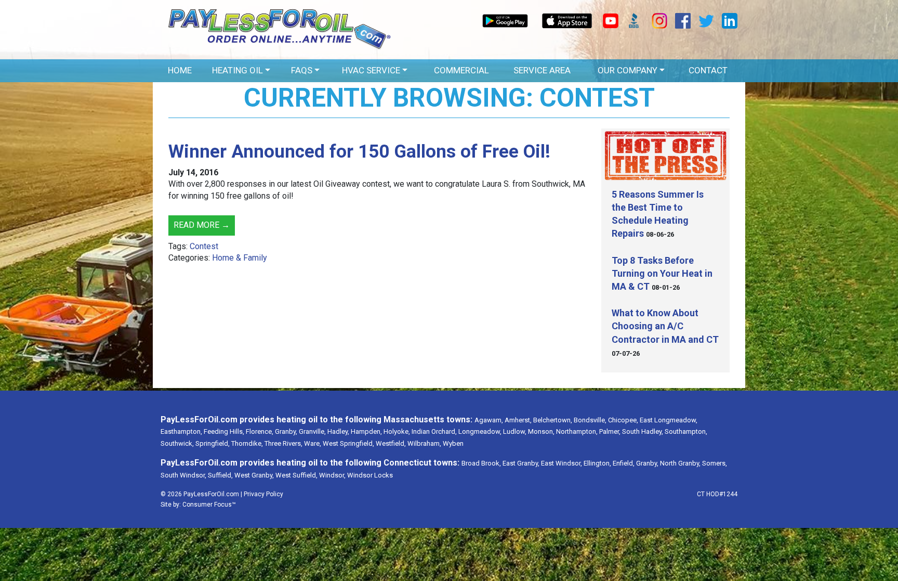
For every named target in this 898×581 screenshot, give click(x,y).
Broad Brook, (481, 463)
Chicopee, (623, 420)
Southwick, (177, 443)
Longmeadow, (479, 431)
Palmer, (609, 431)
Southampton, (686, 431)
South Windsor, (183, 475)
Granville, (312, 431)
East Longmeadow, (668, 420)
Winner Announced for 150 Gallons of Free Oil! (359, 151)
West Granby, (254, 475)
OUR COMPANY (627, 70)
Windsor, (332, 475)
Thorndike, (247, 443)
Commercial (461, 70)
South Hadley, (642, 431)
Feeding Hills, (224, 431)
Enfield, (624, 463)
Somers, (714, 463)
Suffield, (220, 475)
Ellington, (597, 463)
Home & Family (239, 258)
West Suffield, (296, 475)
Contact (708, 70)
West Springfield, (348, 443)
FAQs (301, 70)
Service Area (542, 70)
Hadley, (338, 431)
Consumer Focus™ (209, 504)
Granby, (286, 431)
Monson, (541, 431)
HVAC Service (371, 70)
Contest (204, 246)
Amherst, (518, 420)
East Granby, (521, 463)
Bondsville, (590, 420)
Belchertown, (552, 420)
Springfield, (212, 443)
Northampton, (577, 431)
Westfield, (391, 443)
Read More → (202, 225)
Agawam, (488, 420)
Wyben (453, 443)
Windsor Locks (370, 475)
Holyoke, (397, 431)
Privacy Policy (263, 494)
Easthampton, (181, 431)
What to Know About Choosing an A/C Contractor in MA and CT (665, 325)
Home (180, 70)
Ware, (312, 443)
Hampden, (366, 431)
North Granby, (680, 463)
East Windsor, (561, 463)
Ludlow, (514, 431)
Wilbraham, (424, 443)
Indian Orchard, (434, 431)
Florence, (259, 431)
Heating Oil (237, 70)
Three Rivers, (283, 443)
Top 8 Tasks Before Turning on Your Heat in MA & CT (662, 273)
